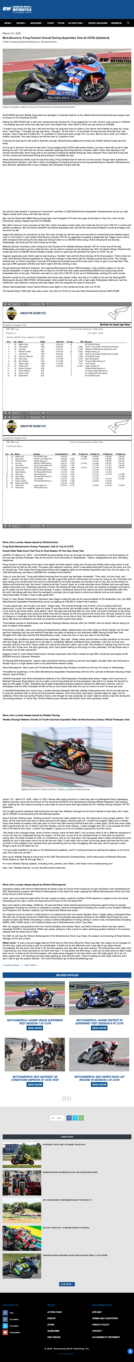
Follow (39, 1319)
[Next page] (9, 304)
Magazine (35, 23)
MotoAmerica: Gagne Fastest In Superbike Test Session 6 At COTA (99, 1022)
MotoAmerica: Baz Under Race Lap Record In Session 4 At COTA (99, 1078)
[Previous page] (5, 304)
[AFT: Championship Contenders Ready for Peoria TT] (22, 1210)
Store (61, 23)
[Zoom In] (28, 304)
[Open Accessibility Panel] (130, 1351)
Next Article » (31, 965)
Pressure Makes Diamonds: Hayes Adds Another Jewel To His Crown (75, 1255)
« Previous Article (11, 965)
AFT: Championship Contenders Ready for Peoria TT (67, 1200)
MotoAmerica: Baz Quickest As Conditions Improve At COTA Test (35, 1078)
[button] (128, 23)
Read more (35, 1028)
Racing (20, 23)
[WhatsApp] (81, 1118)
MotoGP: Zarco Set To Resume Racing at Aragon (66, 1228)
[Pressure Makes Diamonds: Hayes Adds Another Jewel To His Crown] (22, 1266)
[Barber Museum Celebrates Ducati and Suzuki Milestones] (22, 1183)
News (7, 23)
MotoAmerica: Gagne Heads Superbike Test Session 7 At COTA (35, 1022)
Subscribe (38, 1332)
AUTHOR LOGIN (66, 1354)
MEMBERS (116, 23)
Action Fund (75, 23)
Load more (66, 1284)
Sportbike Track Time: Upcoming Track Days (64, 1144)
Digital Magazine (98, 23)
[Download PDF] (43, 304)
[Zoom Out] (24, 304)
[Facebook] (69, 1118)
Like (40, 1313)
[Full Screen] (48, 304)
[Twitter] (75, 1118)
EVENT (50, 23)
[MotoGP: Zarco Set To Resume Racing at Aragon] (22, 1238)
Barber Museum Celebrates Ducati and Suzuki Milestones (70, 1172)
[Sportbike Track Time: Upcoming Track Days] (22, 1155)
